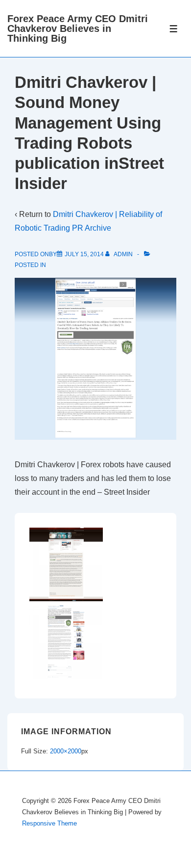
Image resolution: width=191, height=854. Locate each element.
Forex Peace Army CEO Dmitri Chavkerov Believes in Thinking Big (77, 28)
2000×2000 (65, 751)
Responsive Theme (49, 823)
